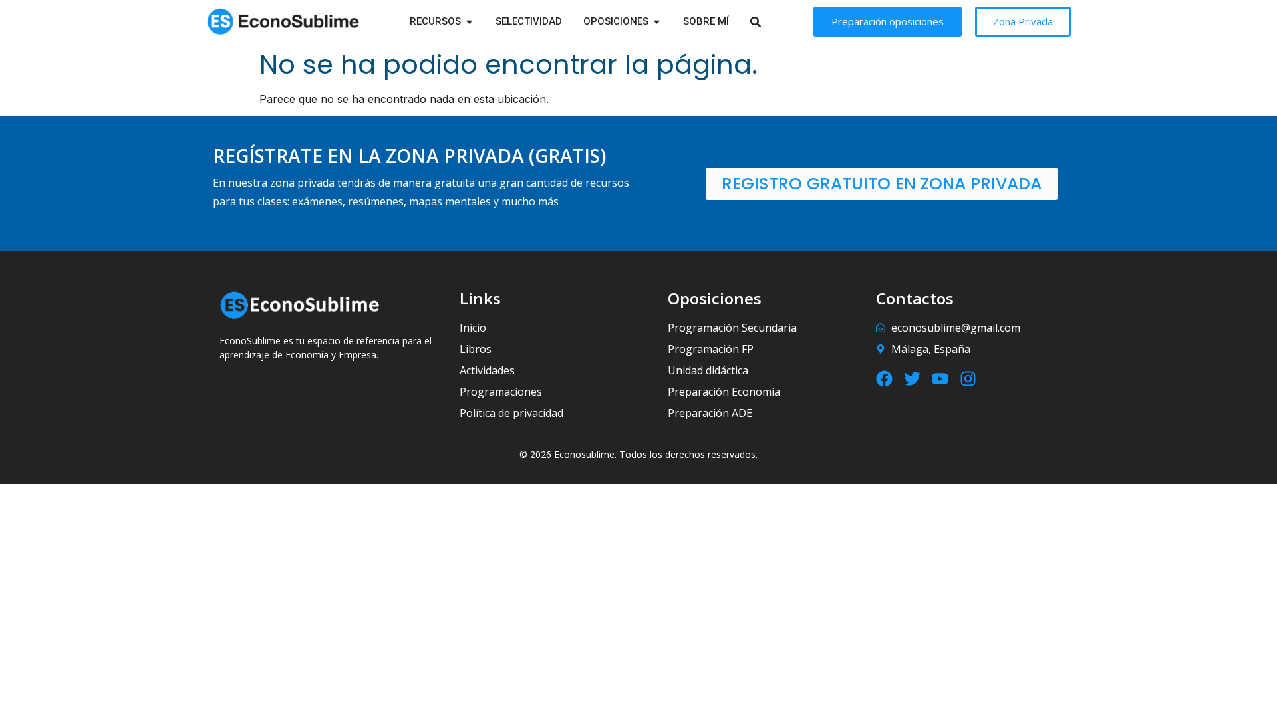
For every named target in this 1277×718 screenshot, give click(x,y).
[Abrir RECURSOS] (469, 21)
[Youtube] (940, 378)
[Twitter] (912, 378)
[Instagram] (968, 378)
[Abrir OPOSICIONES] (657, 21)
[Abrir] (773, 21)
